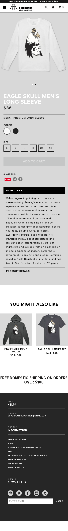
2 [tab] (35, 84)
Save (8, 179)
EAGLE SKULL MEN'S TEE (52, 349)
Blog (10, 443)
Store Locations (17, 439)
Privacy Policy (16, 467)
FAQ (10, 451)
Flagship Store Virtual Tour (24, 447)
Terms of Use (15, 463)
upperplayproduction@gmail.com (27, 416)
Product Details (18, 271)
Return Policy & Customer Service (27, 455)
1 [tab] (32, 84)
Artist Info (14, 190)
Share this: (9, 174)
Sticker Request (17, 459)
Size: (6, 142)
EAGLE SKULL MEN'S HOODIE (16, 350)
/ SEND (59, 501)
